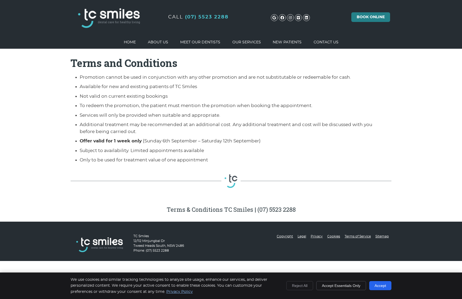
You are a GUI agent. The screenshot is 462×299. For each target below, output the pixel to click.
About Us (158, 42)
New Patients (287, 42)
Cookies (333, 236)
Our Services (246, 42)
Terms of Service (358, 236)
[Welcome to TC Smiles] (109, 34)
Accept (380, 285)
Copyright (285, 236)
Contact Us (326, 42)
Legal (302, 236)
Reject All (299, 285)
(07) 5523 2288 (207, 17)
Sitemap (382, 236)
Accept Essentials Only (341, 285)
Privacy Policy (179, 292)
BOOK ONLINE (371, 17)
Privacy (317, 236)
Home (130, 42)
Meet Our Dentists (200, 42)
